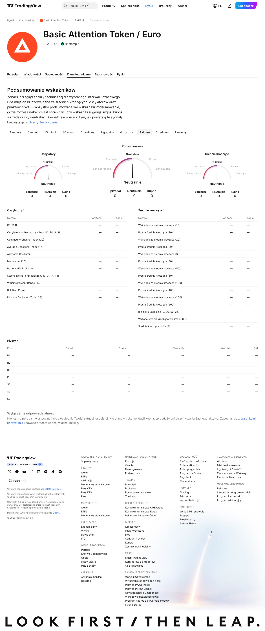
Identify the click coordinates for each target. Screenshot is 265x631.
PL (220, 6)
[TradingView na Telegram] (45, 471)
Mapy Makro (88, 561)
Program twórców (190, 473)
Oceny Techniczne (42, 122)
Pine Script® (88, 565)
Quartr (56, 512)
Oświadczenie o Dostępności (142, 592)
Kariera (129, 542)
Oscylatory (14, 210)
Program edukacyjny (229, 500)
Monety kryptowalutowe (95, 484)
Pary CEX (86, 488)
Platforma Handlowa (229, 477)
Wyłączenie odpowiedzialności (143, 580)
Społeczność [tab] (54, 74)
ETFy (84, 476)
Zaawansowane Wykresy (231, 473)
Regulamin (186, 477)
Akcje (84, 472)
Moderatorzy (187, 481)
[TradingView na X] (9, 471)
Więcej (182, 6)
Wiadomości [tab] (32, 74)
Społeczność (130, 6)
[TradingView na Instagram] (31, 471)
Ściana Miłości (188, 465)
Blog (127, 534)
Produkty (108, 6)
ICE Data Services (51, 489)
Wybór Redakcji (189, 500)
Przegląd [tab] (13, 74)
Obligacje (86, 480)
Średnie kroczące (150, 210)
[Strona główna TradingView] (24, 5)
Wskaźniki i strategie (192, 511)
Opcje (84, 557)
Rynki (149, 6)
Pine (83, 496)
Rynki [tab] (121, 74)
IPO (83, 538)
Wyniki (85, 530)
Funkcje (129, 461)
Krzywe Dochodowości (94, 553)
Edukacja (185, 496)
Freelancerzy (187, 519)
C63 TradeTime (134, 565)
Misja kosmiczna (134, 530)
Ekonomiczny (89, 526)
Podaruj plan (132, 473)
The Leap (130, 496)
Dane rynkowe (133, 469)
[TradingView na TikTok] (53, 471)
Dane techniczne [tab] (78, 74)
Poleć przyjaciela (190, 469)
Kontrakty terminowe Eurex (141, 511)
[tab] (15, 132)
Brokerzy (165, 6)
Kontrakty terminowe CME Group (144, 507)
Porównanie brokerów (138, 492)
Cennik (129, 465)
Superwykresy (89, 461)
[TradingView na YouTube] (24, 471)
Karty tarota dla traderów (140, 561)
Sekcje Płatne (188, 523)
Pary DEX (86, 492)
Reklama (222, 488)
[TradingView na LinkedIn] (38, 471)
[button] (118, 5)
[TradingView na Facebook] (16, 471)
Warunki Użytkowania (138, 576)
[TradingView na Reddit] (60, 471)
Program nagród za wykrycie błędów (147, 600)
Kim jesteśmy (133, 526)
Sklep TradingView (136, 557)
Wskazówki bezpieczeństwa (142, 596)
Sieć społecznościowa (193, 461)
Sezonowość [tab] (104, 74)
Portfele (85, 549)
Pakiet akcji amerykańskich (141, 515)
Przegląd (130, 484)
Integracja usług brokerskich (234, 492)
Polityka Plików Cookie (138, 588)
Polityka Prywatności (137, 584)
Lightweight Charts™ (229, 469)
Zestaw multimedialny (138, 546)
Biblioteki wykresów (228, 465)
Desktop (86, 580)
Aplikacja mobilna (91, 576)
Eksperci (185, 515)
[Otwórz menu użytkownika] (229, 5)
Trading (184, 492)
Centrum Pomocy (135, 538)
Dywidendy (87, 534)
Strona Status (133, 604)
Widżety (222, 461)
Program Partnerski (228, 496)
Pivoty (11, 340)
